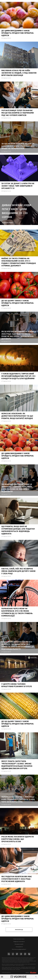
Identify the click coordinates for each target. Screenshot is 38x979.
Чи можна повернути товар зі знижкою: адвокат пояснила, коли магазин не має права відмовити (17, 488)
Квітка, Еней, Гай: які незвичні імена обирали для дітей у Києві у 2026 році (18, 571)
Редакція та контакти (19, 941)
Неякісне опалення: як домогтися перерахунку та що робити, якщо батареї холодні (17, 416)
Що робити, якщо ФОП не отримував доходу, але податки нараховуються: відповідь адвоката (18, 530)
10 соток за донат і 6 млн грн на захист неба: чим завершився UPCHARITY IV (17, 185)
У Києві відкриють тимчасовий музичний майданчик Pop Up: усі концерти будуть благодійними (18, 376)
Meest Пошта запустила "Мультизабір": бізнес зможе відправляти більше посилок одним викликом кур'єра (16, 765)
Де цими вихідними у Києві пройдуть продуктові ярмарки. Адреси (17, 33)
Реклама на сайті (19, 944)
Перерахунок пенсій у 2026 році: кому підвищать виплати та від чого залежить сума (18, 799)
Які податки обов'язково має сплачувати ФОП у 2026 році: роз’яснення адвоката (16, 879)
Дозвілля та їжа (7, 223)
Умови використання (18, 939)
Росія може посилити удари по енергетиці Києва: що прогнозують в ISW (17, 839)
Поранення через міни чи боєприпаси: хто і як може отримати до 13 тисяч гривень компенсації (17, 612)
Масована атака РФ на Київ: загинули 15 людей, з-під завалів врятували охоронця (18, 72)
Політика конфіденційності (19, 949)
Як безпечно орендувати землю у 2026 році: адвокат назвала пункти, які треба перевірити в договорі (18, 335)
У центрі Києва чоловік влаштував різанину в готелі (16, 685)
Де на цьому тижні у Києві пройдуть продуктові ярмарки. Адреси (17, 303)
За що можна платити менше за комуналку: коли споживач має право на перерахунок (18, 146)
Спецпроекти (19, 946)
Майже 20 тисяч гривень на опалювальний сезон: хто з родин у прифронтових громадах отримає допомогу (18, 262)
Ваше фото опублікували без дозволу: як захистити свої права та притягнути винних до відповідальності (17, 645)
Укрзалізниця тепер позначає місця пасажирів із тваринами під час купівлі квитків (17, 112)
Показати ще (19, 929)
